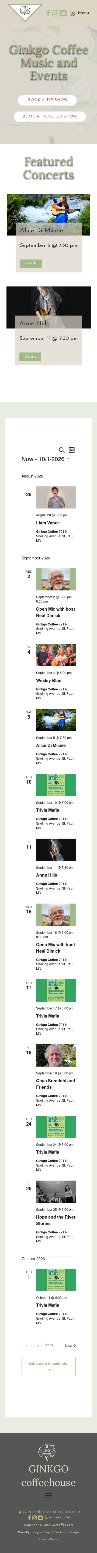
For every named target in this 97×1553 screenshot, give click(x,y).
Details (31, 263)
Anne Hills (34, 323)
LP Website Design (64, 1532)
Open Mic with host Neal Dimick (55, 612)
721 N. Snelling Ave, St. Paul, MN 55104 (51, 1512)
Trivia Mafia (47, 810)
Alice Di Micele (41, 230)
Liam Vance (48, 523)
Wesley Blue (48, 680)
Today (48, 1345)
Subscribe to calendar (48, 1363)
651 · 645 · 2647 (59, 1517)
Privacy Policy (49, 1539)
